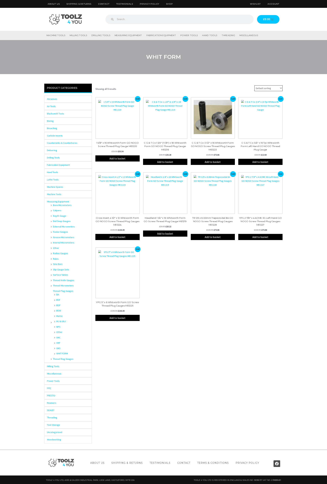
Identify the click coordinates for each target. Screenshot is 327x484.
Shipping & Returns (78, 4)
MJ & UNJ (61, 321)
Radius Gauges (60, 253)
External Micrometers (64, 226)
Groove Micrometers (63, 237)
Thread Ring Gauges (63, 358)
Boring (50, 120)
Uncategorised (54, 432)
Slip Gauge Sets (61, 269)
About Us (54, 4)
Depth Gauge (59, 215)
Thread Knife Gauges (63, 280)
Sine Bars (58, 264)
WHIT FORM (62, 353)
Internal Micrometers (63, 242)
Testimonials (124, 4)
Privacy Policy (149, 4)
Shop (169, 4)
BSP (58, 305)
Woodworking (54, 439)
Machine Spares (55, 186)
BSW (58, 310)
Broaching (52, 128)
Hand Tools (209, 35)
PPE (49, 388)
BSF (58, 299)
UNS (58, 348)
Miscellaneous (248, 35)
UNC (58, 337)
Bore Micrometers (62, 205)
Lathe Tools (53, 179)
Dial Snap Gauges (62, 221)
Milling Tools (78, 35)
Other (56, 248)
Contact (104, 4)
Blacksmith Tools (55, 113)
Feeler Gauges (60, 231)
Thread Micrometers (63, 285)
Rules (56, 258)
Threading (228, 35)
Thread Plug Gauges (63, 291)
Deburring (52, 150)
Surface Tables (60, 274)
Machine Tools (55, 35)
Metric (59, 316)
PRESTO (51, 395)
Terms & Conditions (213, 462)
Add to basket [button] (118, 158)
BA (57, 294)
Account (273, 4)
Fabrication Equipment (161, 35)
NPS (58, 326)
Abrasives (52, 99)
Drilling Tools (100, 35)
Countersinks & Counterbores (62, 142)
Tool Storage (53, 424)
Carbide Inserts (55, 135)
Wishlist (255, 4)
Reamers (51, 402)
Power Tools (189, 35)
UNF (58, 342)
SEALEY (50, 410)
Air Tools (51, 106)
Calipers (57, 210)
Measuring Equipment (128, 35)
